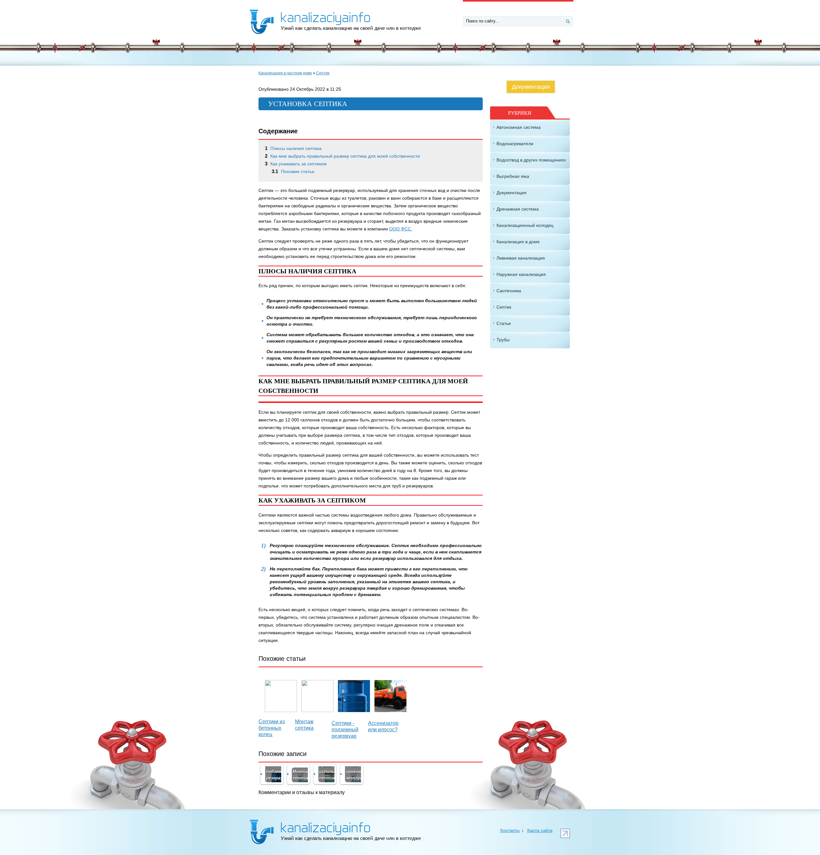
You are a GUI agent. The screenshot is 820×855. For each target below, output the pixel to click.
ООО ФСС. (400, 228)
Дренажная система (517, 209)
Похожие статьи (293, 171)
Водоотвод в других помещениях (531, 159)
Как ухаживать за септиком (296, 163)
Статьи (503, 323)
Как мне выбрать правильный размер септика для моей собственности (342, 156)
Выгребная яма (512, 176)
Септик (322, 73)
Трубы (503, 339)
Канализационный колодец (525, 225)
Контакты (510, 830)
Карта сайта (540, 830)
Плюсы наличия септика (293, 148)
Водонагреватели (514, 143)
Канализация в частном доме (285, 73)
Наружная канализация (521, 274)
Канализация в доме (518, 241)
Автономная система (518, 127)
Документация (531, 87)
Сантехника (508, 290)
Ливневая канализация (520, 258)
